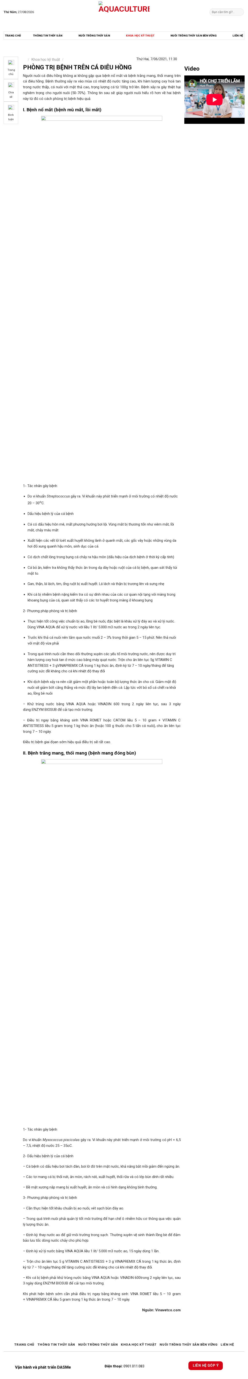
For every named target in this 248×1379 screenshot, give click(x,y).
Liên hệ (237, 35)
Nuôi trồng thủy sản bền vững (193, 35)
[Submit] (239, 12)
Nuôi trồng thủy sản (94, 35)
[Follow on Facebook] (38, 12)
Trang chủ (13, 35)
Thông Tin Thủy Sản (47, 35)
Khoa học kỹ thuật (140, 35)
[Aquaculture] (124, 12)
